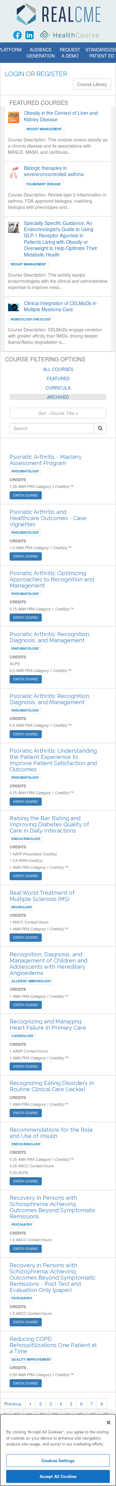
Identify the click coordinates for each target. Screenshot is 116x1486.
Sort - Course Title (56, 413)
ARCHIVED (58, 397)
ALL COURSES (58, 369)
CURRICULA (58, 388)
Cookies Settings (58, 1460)
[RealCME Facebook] (17, 35)
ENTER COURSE (25, 495)
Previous (12, 1404)
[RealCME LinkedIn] (29, 35)
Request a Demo (70, 52)
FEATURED (58, 378)
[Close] (108, 1422)
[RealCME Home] (59, 14)
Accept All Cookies (58, 1476)
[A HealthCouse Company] (70, 35)
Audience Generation (41, 52)
